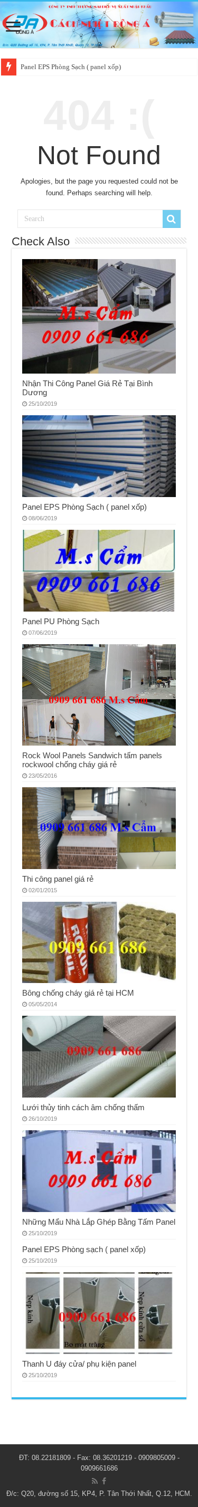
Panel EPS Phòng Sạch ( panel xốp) (71, 67)
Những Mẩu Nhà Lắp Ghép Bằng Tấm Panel (98, 1221)
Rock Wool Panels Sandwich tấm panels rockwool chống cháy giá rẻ (92, 760)
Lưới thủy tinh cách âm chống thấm (83, 1107)
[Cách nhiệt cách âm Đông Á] (99, 25)
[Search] (172, 219)
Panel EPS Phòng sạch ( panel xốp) (84, 1249)
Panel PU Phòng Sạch (60, 621)
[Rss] (95, 1481)
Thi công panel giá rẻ (57, 878)
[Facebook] (104, 1481)
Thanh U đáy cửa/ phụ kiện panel (79, 1363)
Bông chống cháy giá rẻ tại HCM (78, 992)
